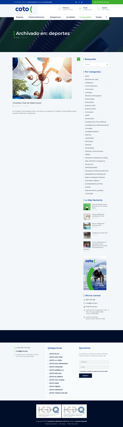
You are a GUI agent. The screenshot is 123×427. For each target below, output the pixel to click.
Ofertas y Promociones (94, 151)
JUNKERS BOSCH (92, 132)
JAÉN (54, 383)
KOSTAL (88, 135)
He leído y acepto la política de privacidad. (94, 371)
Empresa (19, 17)
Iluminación (89, 119)
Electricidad (89, 99)
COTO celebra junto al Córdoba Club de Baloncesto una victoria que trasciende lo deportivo (95, 245)
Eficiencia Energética (93, 96)
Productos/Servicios (36, 17)
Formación (89, 112)
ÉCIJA (54, 354)
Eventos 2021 (90, 105)
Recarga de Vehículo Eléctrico (97, 171)
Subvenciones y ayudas (94, 190)
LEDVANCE (89, 138)
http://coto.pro (91, 307)
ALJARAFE (56, 377)
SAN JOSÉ (55, 357)
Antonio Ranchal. (81, 421)
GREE (87, 115)
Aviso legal (62, 423)
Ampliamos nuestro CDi (99, 233)
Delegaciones (55, 17)
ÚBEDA (54, 386)
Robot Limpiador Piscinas (95, 177)
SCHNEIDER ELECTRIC (94, 184)
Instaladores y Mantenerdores (97, 125)
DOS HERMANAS (58, 364)
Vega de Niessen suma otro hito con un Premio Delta (99, 206)
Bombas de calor (91, 79)
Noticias (26, 106)
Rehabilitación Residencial (95, 174)
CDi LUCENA (56, 380)
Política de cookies (73, 423)
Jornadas (88, 128)
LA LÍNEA (55, 360)
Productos (89, 164)
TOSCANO (89, 194)
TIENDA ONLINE (58, 393)
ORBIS (87, 154)
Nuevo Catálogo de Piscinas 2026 (98, 224)
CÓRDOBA (56, 367)
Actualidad (70, 17)
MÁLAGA (55, 373)
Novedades (89, 148)
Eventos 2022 (90, 109)
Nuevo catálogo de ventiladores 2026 (98, 215)
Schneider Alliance (92, 181)
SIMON (88, 187)
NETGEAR (89, 141)
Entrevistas (89, 102)
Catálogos (89, 83)
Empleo (99, 17)
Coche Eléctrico (91, 86)
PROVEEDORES (91, 168)
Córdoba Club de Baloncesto (27, 103)
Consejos (88, 92)
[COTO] (24, 9)
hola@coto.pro (91, 303)
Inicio (17, 37)
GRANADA (56, 390)
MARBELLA (56, 370)
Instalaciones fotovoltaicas (95, 122)
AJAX (87, 76)
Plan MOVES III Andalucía (95, 161)
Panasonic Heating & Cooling (96, 158)
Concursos (89, 89)
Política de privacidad (51, 423)
